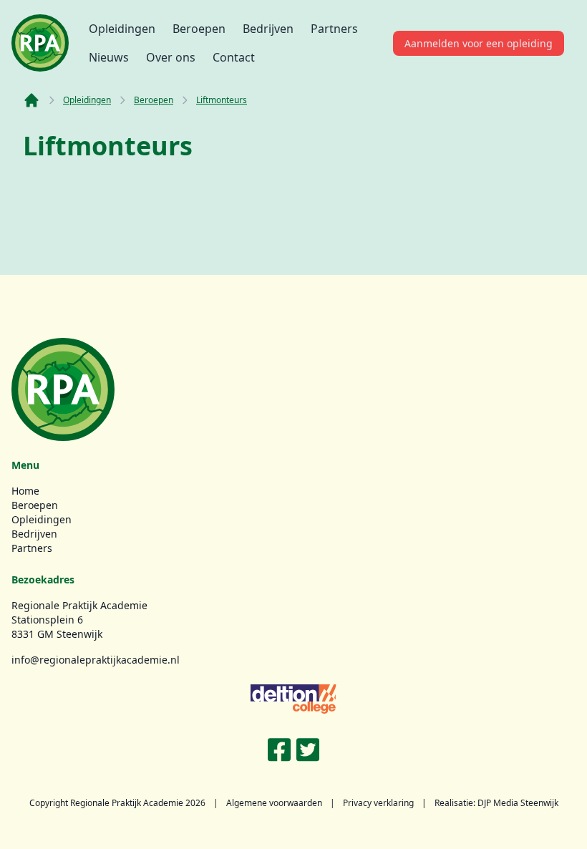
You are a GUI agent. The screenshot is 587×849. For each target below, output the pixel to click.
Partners (334, 29)
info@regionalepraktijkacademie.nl (95, 659)
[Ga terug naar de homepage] (40, 43)
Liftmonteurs (221, 100)
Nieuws (109, 57)
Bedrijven (268, 29)
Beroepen (199, 29)
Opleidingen (122, 29)
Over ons (170, 57)
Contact (234, 57)
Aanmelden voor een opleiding (478, 43)
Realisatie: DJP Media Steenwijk (496, 803)
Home (25, 491)
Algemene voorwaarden (274, 803)
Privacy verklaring (378, 803)
